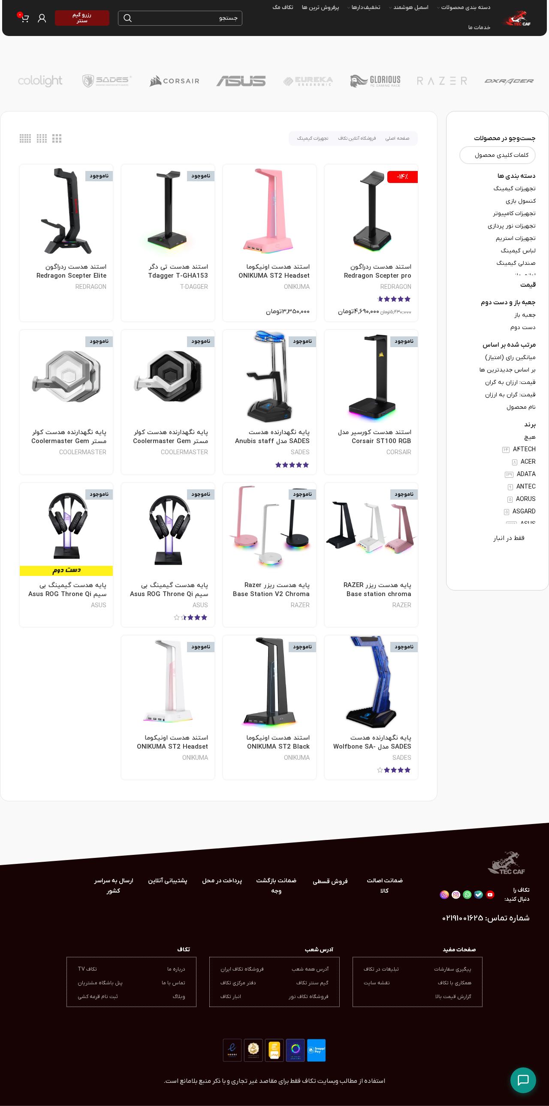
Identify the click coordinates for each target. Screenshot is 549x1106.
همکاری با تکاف (454, 983)
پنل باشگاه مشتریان (100, 983)
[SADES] (106, 81)
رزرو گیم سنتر (81, 18)
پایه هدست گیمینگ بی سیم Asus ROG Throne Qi (169, 590)
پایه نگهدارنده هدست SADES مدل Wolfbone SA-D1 (372, 747)
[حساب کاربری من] (42, 18)
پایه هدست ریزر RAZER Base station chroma (377, 590)
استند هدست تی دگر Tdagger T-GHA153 (178, 272)
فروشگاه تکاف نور (309, 996)
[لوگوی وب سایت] (515, 17)
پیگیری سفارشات (452, 969)
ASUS (200, 606)
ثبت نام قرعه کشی (98, 996)
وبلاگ (179, 996)
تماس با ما (173, 983)
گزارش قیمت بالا (453, 996)
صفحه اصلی (397, 138)
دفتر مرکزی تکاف (238, 983)
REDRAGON (395, 287)
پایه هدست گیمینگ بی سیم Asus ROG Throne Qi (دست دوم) (67, 594)
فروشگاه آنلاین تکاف (357, 138)
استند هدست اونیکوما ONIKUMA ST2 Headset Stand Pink (274, 276)
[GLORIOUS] (374, 81)
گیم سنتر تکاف (312, 983)
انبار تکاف (230, 996)
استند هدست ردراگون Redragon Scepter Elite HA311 (71, 276)
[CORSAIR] (174, 81)
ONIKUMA (297, 287)
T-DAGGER (194, 287)
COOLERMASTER (184, 453)
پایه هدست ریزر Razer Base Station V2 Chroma (271, 590)
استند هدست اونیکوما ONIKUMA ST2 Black (278, 743)
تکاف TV (87, 969)
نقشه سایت (377, 983)
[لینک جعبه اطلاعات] (113, 886)
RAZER (401, 606)
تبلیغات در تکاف (381, 969)
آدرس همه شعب (310, 969)
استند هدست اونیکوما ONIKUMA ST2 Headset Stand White (172, 747)
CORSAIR (398, 453)
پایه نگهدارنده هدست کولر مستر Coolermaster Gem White (68, 441)
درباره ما (176, 969)
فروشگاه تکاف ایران (242, 969)
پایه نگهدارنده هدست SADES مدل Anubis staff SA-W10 (272, 441)
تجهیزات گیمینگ (312, 138)
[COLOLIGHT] (39, 81)
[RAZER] (442, 81)
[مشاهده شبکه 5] (25, 139)
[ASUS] (241, 81)
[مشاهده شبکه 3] (56, 139)
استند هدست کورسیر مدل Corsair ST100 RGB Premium (374, 441)
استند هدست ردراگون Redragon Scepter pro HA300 (377, 276)
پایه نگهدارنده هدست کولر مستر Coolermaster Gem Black (170, 441)
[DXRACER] (509, 81)
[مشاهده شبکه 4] (42, 139)
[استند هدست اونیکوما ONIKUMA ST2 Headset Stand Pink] (269, 211)
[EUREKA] (307, 81)
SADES (300, 453)
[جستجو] (128, 18)
